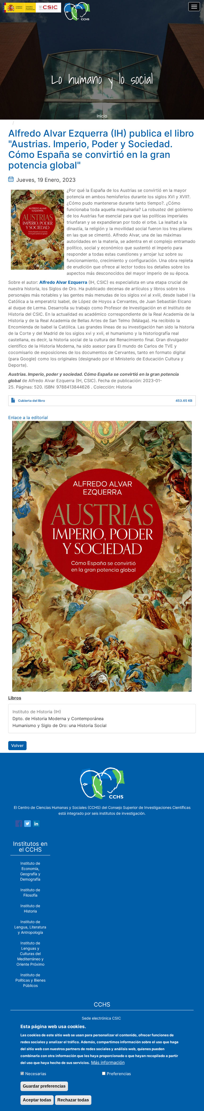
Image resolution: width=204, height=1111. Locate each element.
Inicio (102, 116)
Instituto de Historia (30, 908)
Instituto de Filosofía (30, 892)
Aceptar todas (37, 1100)
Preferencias (119, 1073)
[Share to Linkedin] (36, 824)
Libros (14, 697)
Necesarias (35, 1073)
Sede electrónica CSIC (101, 1018)
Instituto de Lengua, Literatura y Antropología (30, 927)
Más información (108, 1062)
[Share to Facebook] (18, 824)
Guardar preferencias (44, 1086)
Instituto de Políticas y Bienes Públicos (30, 980)
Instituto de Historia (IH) (36, 711)
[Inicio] (79, 11)
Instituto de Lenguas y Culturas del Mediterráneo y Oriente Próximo (30, 953)
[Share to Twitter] (27, 824)
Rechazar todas (73, 1100)
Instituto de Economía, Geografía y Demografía (30, 871)
